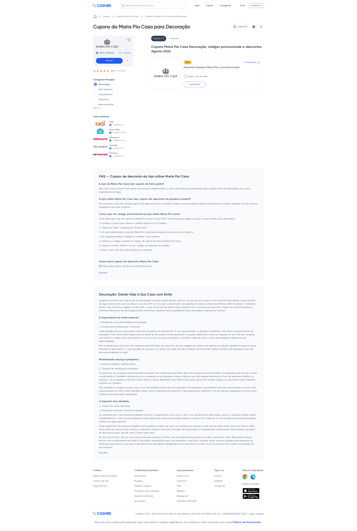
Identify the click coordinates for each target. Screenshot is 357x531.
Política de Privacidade (247, 522)
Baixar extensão (251, 484)
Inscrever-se (256, 6)
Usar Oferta (194, 84)
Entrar (242, 6)
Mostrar (109, 61)
